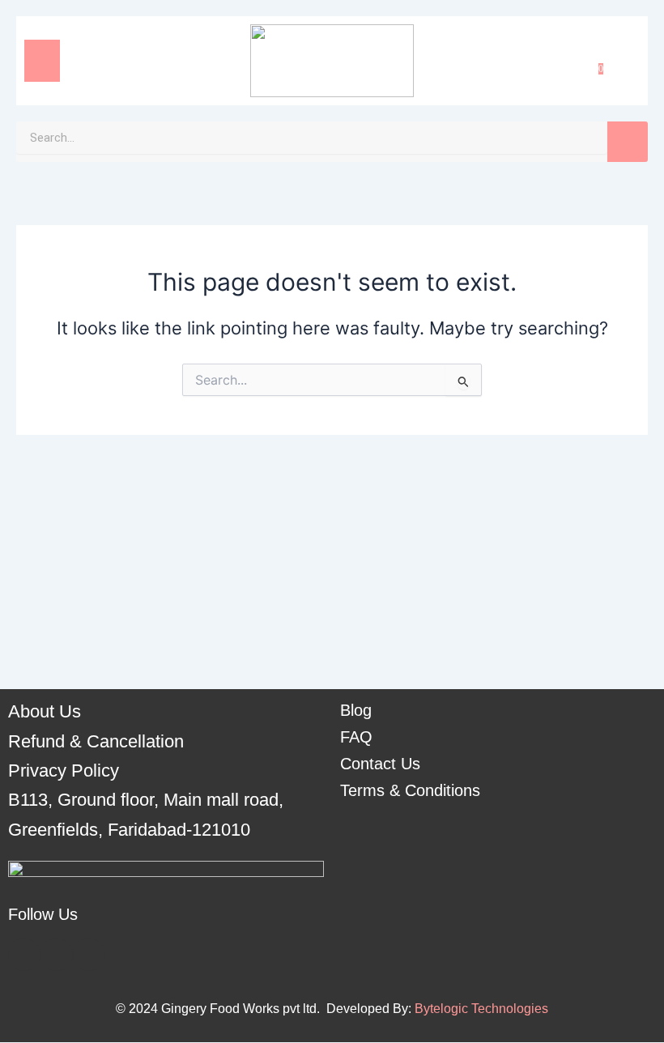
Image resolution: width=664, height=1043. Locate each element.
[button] (42, 61)
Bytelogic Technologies (481, 1008)
